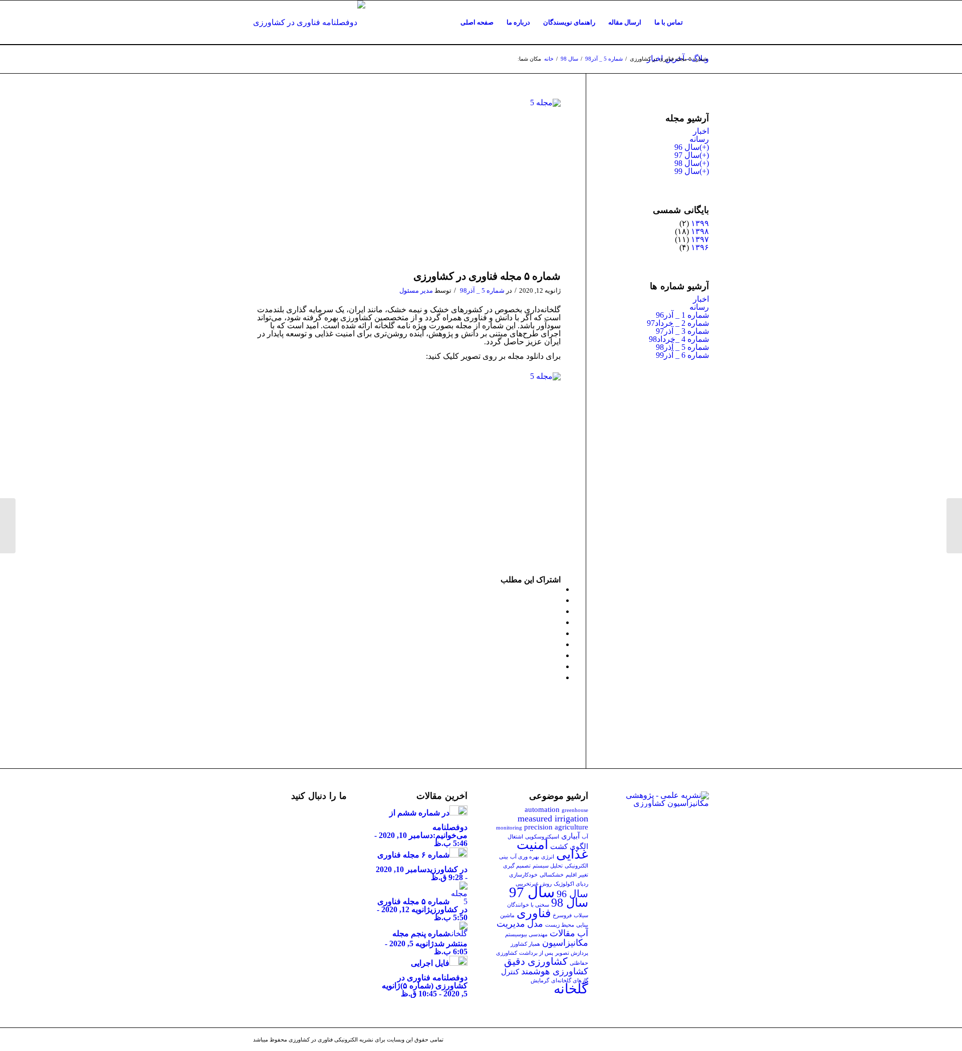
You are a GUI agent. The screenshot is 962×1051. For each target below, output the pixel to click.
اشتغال (515, 836)
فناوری (534, 913)
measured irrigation (553, 818)
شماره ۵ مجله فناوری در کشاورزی (487, 276)
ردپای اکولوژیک (571, 884)
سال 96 (686, 147)
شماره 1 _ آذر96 (682, 315)
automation (542, 809)
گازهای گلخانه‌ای (569, 980)
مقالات (562, 933)
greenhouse (575, 810)
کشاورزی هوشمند (554, 971)
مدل (535, 924)
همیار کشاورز (525, 944)
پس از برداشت (536, 953)
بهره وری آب (524, 857)
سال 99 (686, 171)
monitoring (509, 827)
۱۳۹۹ (700, 223)
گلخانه (571, 988)
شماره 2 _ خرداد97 (678, 323)
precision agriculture (556, 827)
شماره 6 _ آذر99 (682, 355)
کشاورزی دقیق (536, 961)
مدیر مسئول (416, 290)
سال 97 (686, 155)
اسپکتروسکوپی (542, 836)
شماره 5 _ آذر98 (604, 59)
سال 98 (569, 59)
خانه (549, 59)
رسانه (699, 139)
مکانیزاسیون (565, 943)
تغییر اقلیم (577, 875)
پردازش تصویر (571, 953)
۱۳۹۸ (700, 231)
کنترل (510, 972)
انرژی (547, 857)
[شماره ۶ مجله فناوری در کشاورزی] (954, 525)
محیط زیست (559, 925)
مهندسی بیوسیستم (526, 934)
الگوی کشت (569, 847)
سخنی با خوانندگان (528, 905)
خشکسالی (552, 875)
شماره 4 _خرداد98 (679, 339)
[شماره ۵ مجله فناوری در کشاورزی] (407, 182)
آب (585, 836)
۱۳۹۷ (700, 239)
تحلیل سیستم (548, 866)
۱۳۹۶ (700, 247)
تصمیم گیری (517, 866)
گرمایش (540, 980)
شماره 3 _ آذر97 (682, 331)
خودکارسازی (523, 875)
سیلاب (581, 915)
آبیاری (570, 836)
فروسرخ (562, 915)
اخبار (701, 131)
